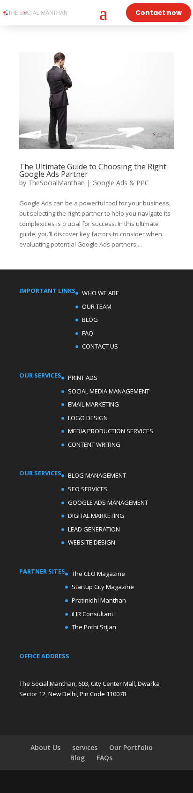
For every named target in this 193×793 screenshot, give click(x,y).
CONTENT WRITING (94, 444)
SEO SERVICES (88, 489)
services (84, 747)
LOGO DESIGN (88, 418)
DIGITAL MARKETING (96, 515)
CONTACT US (100, 346)
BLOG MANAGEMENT (97, 475)
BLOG (90, 319)
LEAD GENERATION (94, 529)
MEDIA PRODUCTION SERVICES (110, 431)
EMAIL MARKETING (93, 404)
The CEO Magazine (98, 573)
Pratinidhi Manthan (99, 600)
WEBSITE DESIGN (91, 542)
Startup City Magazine (103, 586)
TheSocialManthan (56, 182)
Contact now (158, 12)
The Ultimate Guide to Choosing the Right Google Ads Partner (92, 170)
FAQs (104, 757)
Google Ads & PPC (120, 182)
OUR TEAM (96, 306)
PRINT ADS (82, 377)
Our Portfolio (131, 747)
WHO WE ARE (100, 293)
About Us (45, 747)
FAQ (87, 333)
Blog (77, 757)
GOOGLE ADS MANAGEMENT (108, 502)
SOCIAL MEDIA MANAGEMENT (108, 391)
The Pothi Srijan (94, 627)
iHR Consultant (92, 614)
